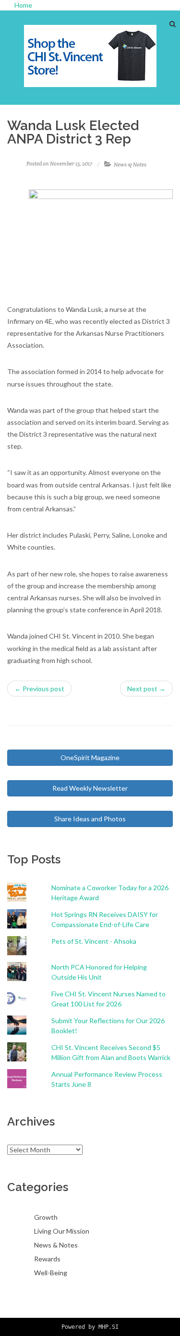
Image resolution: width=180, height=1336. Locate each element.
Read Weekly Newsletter (90, 788)
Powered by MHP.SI (90, 1327)
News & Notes (130, 164)
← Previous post (39, 689)
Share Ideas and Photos (90, 819)
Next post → (146, 689)
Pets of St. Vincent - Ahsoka (93, 941)
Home (23, 5)
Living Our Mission (61, 1231)
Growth (46, 1217)
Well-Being (50, 1273)
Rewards (47, 1259)
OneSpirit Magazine (90, 757)
